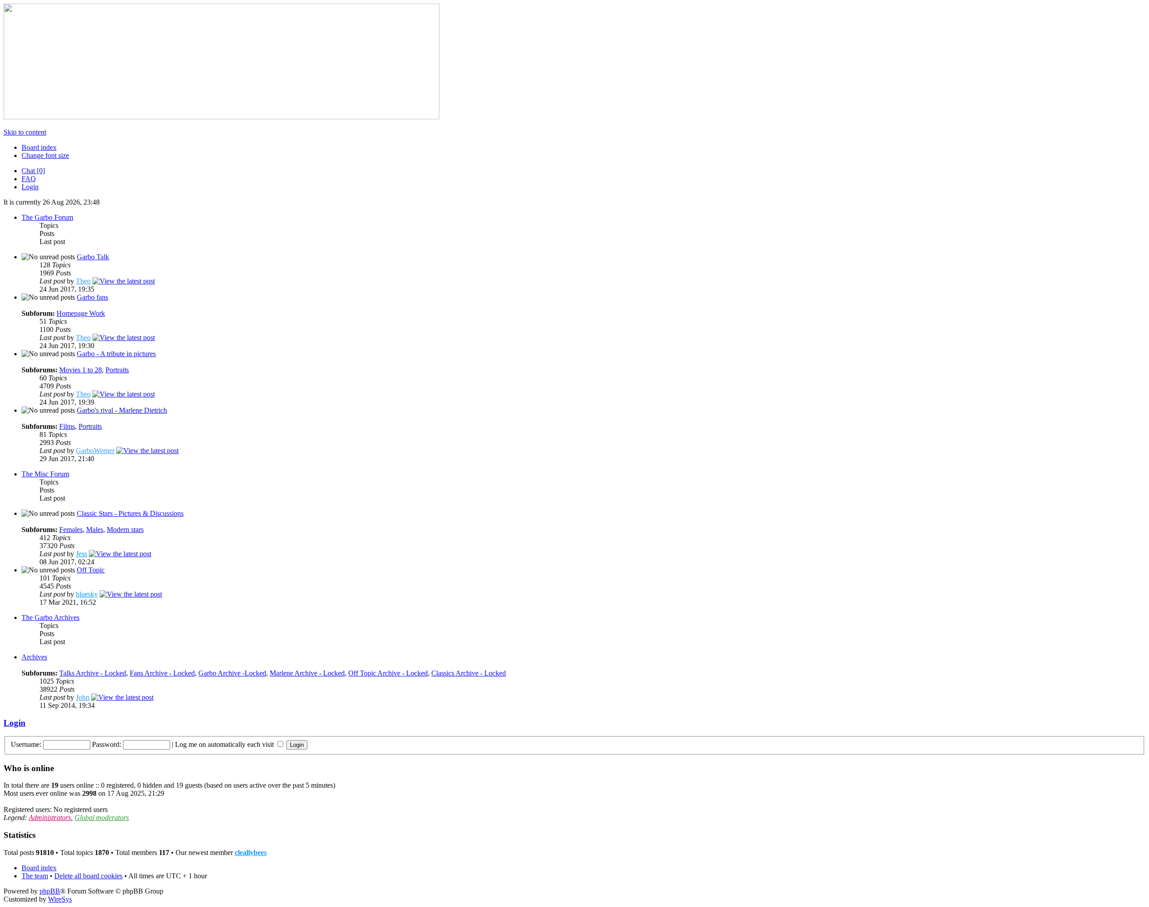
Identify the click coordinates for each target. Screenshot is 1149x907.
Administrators (50, 817)
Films (67, 426)
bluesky (87, 594)
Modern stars (125, 529)
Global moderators (102, 817)
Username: (26, 744)
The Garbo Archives (50, 617)
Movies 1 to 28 (80, 370)
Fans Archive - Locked (162, 673)
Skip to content (25, 132)
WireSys (60, 899)
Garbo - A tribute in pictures (116, 354)
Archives (34, 657)
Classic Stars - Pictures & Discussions (130, 513)
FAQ (29, 179)
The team (35, 876)
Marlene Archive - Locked (307, 673)
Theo (83, 281)
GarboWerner (95, 450)
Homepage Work (81, 313)
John (82, 697)
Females (71, 529)
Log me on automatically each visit (225, 744)
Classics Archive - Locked (468, 673)
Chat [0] (33, 170)
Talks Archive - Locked (92, 673)
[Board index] (221, 117)
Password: (106, 744)
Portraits (117, 370)
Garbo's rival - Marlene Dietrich (122, 410)
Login (30, 187)
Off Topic (91, 570)
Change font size (45, 155)
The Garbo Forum (47, 217)
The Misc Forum (45, 474)
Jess (81, 554)
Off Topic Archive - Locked (388, 673)
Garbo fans (92, 297)
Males (94, 529)
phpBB (49, 891)
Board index (39, 147)
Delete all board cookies (88, 876)
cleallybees (251, 852)
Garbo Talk (93, 257)
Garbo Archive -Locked (232, 673)
